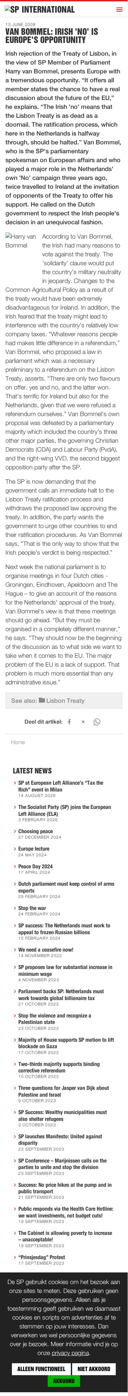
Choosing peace (35, 831)
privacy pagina (70, 1353)
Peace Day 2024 (35, 866)
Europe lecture (33, 849)
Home (18, 742)
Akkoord (64, 1381)
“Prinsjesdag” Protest (41, 1257)
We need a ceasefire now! (46, 950)
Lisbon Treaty (65, 701)
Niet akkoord (94, 1369)
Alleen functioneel (41, 1369)
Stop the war (32, 908)
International (48, 9)
